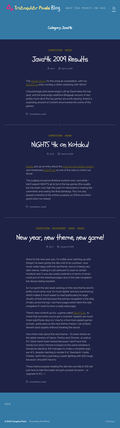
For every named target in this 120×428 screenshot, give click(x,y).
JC (54, 68)
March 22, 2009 (67, 154)
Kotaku (30, 166)
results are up (38, 81)
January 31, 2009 (67, 247)
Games (71, 228)
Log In (8, 403)
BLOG (103, 8)
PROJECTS (87, 8)
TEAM (77, 8)
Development (59, 228)
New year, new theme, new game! (60, 237)
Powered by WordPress (39, 421)
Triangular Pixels (18, 421)
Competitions (55, 50)
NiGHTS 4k (32, 84)
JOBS (96, 8)
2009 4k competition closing (78, 166)
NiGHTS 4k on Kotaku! (60, 144)
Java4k (68, 50)
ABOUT (69, 8)
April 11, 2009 (67, 68)
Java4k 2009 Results (60, 59)
